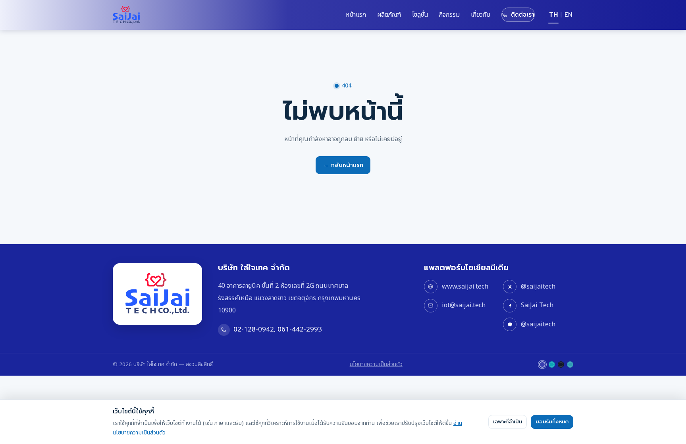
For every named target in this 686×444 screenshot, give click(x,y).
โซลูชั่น (420, 14)
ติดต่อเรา (522, 14)
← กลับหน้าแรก (343, 165)
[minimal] (561, 364)
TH (553, 14)
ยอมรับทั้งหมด (552, 422)
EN (568, 14)
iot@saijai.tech (464, 305)
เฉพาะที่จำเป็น (507, 422)
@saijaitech (538, 286)
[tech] (552, 364)
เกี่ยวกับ (480, 14)
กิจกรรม (449, 14)
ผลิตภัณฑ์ (389, 14)
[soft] (570, 364)
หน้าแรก (356, 14)
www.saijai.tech (465, 286)
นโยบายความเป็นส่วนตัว (376, 364)
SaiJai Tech (537, 305)
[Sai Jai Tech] (126, 14)
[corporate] (542, 364)
